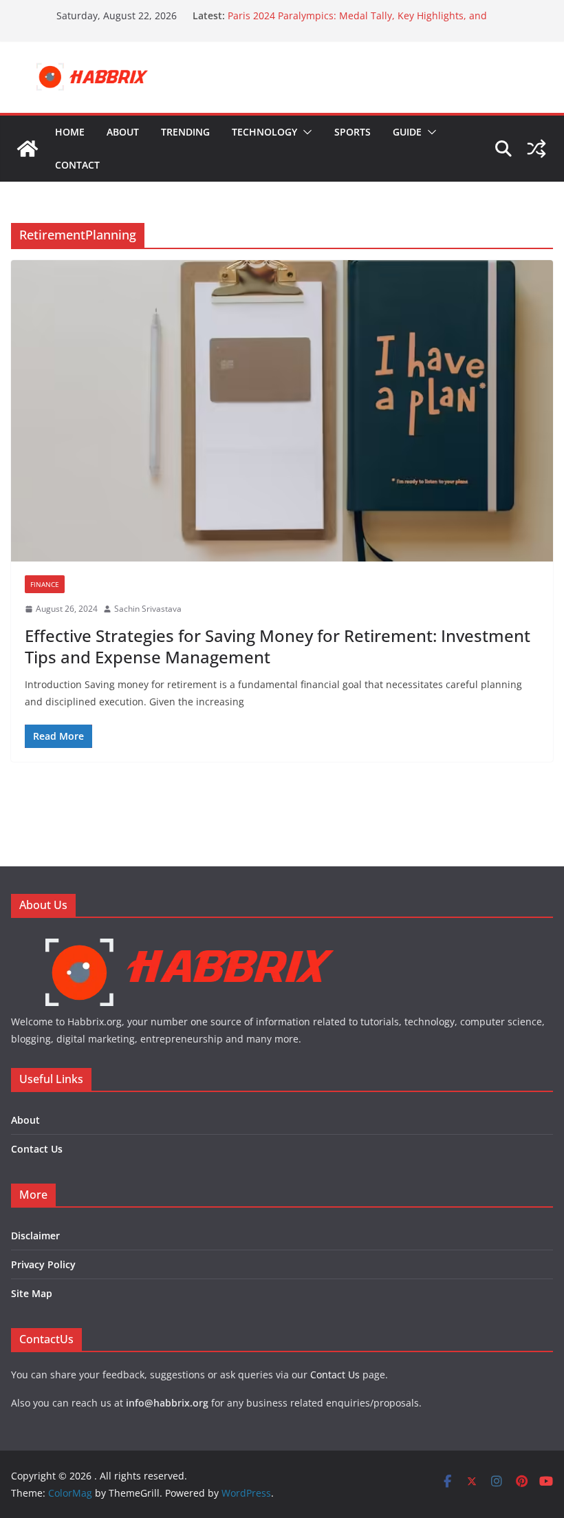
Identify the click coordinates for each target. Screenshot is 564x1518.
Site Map (31, 1293)
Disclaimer (35, 1235)
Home (70, 131)
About (123, 131)
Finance (44, 584)
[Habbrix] (189, 940)
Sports (352, 131)
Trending (185, 131)
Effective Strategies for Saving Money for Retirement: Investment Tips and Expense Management (277, 646)
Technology (264, 131)
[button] (304, 132)
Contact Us (37, 1148)
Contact (77, 164)
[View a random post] (536, 148)
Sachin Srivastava (148, 608)
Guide (407, 131)
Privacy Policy (43, 1264)
